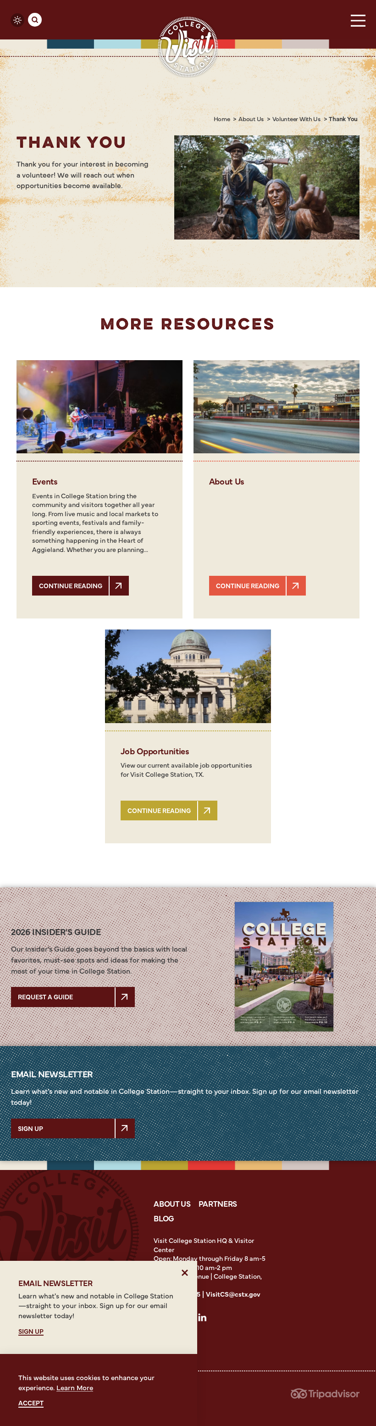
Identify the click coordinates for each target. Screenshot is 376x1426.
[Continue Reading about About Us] (276, 407)
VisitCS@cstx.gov (233, 1293)
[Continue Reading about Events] (99, 407)
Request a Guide (45, 996)
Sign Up (30, 1128)
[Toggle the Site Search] (35, 20)
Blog (164, 1218)
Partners (218, 1203)
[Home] (188, 47)
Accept (31, 1402)
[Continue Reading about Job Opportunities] (188, 676)
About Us (172, 1203)
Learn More (74, 1387)
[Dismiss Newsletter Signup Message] (185, 1273)
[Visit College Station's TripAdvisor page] (325, 1396)
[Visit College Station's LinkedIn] (205, 1319)
